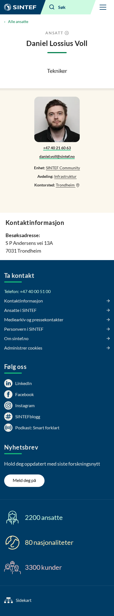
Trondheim (66, 185)
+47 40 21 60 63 (57, 147)
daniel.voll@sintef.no (57, 156)
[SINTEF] (20, 7)
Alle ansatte (18, 21)
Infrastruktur (65, 176)
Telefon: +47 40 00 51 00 (27, 291)
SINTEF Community (63, 167)
